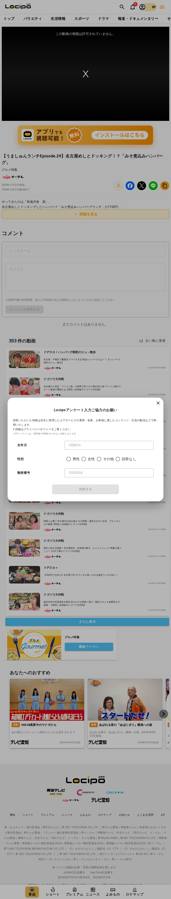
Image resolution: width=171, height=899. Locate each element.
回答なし (129, 459)
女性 (91, 459)
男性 (76, 459)
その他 (108, 459)
